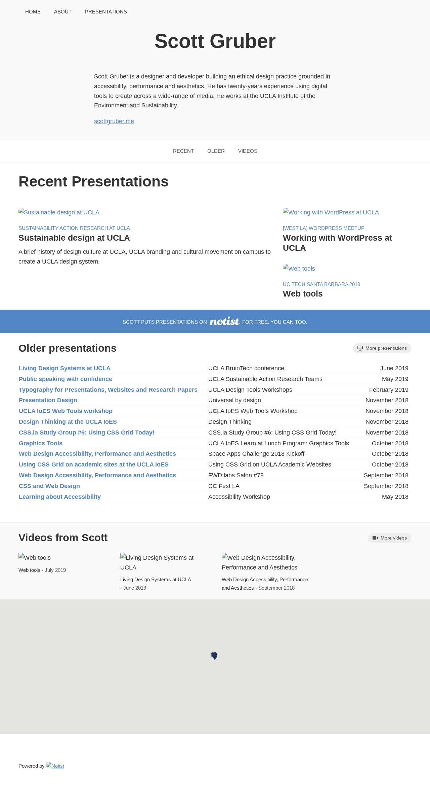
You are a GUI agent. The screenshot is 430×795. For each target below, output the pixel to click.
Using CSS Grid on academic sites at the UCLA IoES (94, 464)
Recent (183, 151)
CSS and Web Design (49, 486)
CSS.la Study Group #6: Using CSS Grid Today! (87, 432)
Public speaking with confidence (65, 379)
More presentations (385, 348)
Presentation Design (48, 400)
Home (33, 11)
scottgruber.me (114, 121)
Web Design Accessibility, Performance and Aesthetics (97, 453)
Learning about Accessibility (60, 496)
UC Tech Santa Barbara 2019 (321, 284)
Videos (247, 151)
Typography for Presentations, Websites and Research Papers (108, 389)
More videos (393, 538)
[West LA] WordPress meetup (323, 228)
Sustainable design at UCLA (74, 237)
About (63, 11)
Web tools (303, 293)
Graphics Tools (40, 443)
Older (216, 151)
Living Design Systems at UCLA (65, 368)
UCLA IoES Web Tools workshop (66, 411)
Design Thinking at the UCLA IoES (68, 421)
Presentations (106, 11)
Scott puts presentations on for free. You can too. (215, 322)
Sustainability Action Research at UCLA (74, 228)
